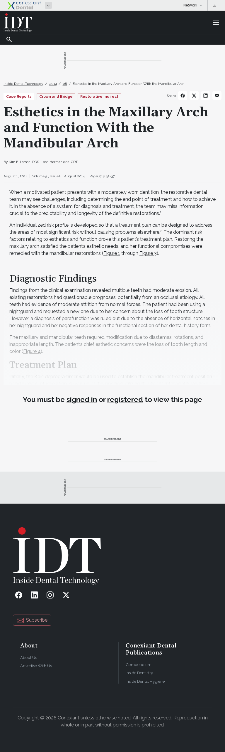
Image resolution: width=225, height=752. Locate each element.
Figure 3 (148, 253)
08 (65, 84)
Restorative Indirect (99, 97)
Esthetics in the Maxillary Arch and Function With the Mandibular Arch (129, 84)
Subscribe (36, 620)
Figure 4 (32, 351)
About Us (28, 657)
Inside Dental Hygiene (145, 681)
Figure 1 (111, 253)
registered (125, 399)
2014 (53, 84)
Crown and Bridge (56, 97)
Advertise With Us (36, 665)
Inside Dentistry (139, 672)
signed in (82, 399)
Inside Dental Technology (23, 84)
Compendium (138, 664)
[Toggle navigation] (215, 22)
